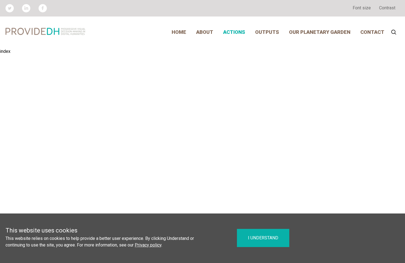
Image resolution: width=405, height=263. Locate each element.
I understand (263, 237)
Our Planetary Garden (319, 32)
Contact (372, 32)
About (204, 32)
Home (179, 32)
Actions (234, 32)
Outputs (267, 32)
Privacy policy (148, 245)
